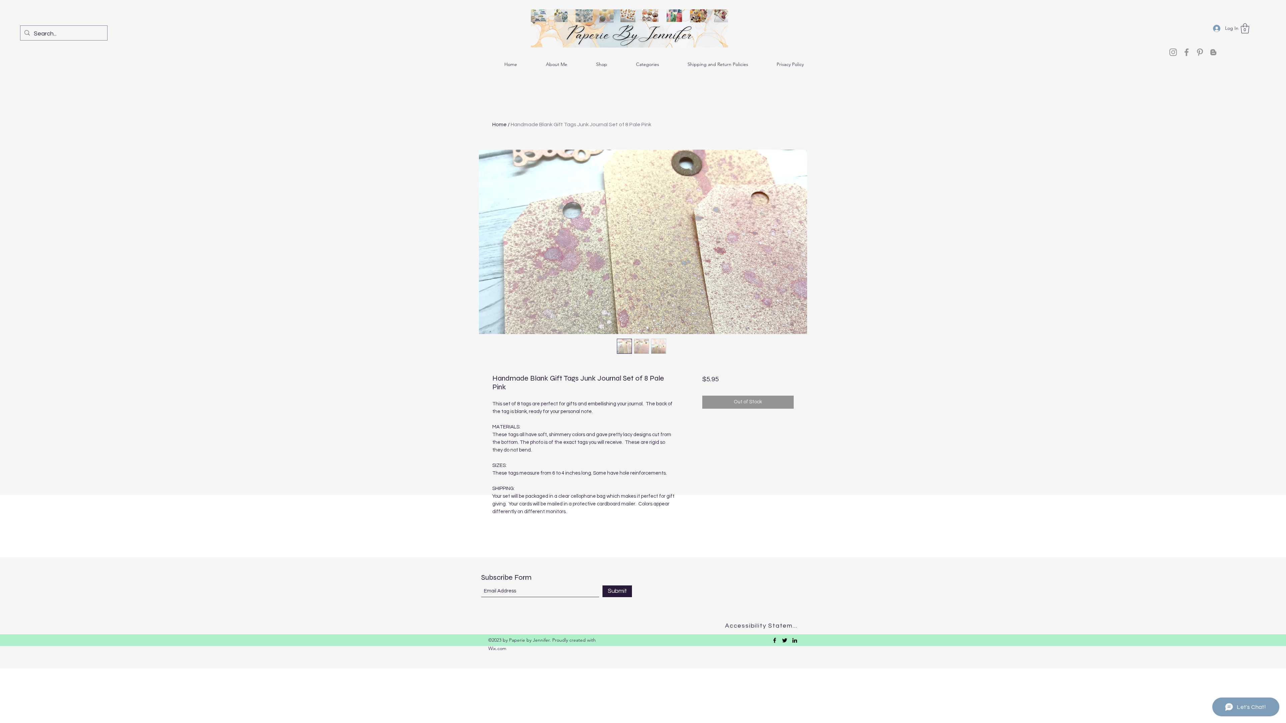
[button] (1245, 28)
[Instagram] (1173, 52)
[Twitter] (784, 640)
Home (499, 124)
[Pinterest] (1200, 52)
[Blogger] (1213, 52)
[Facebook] (1187, 52)
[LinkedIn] (794, 640)
